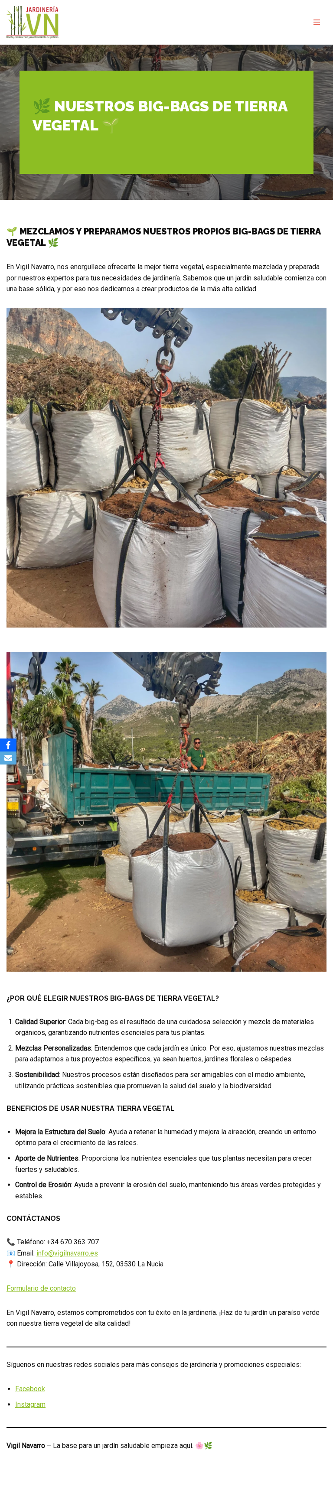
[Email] (8, 758)
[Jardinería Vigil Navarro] (33, 22)
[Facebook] (8, 745)
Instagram (30, 1404)
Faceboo (28, 1389)
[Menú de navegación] (316, 22)
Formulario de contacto (41, 1288)
